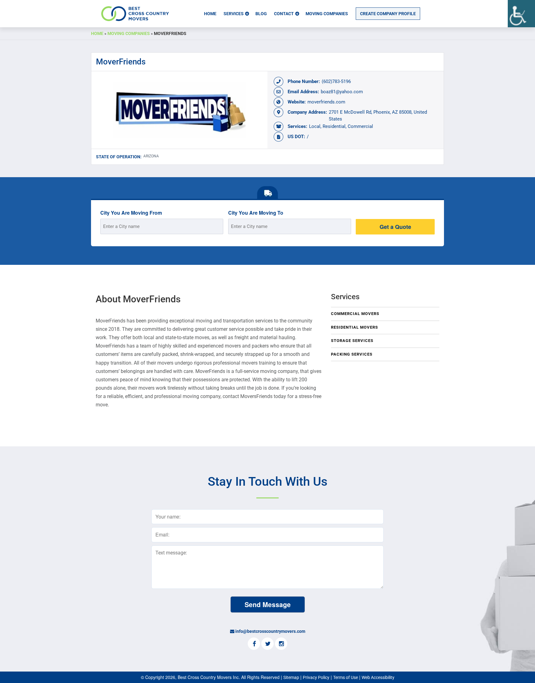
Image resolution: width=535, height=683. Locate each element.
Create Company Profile (388, 13)
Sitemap (291, 677)
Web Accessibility (378, 677)
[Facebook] (254, 644)
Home (210, 13)
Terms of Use (345, 677)
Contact (284, 13)
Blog (261, 13)
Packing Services (351, 354)
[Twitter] (267, 644)
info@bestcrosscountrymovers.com (270, 631)
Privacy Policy (316, 677)
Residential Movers (354, 327)
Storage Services (352, 340)
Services (234, 13)
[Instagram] (281, 644)
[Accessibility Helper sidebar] (521, 13)
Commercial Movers (355, 313)
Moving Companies (327, 13)
